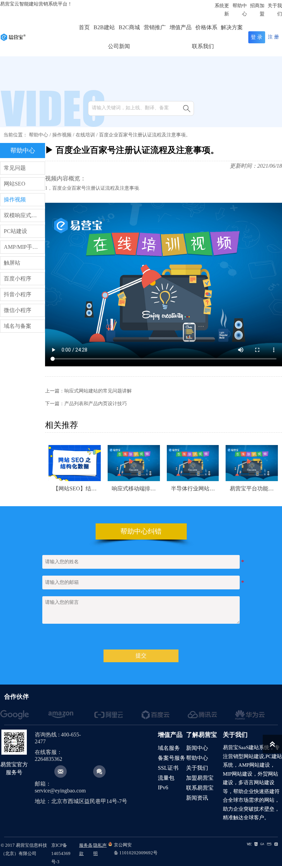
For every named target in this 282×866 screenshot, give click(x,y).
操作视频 (62, 134)
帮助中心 (38, 134)
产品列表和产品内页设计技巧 (95, 403)
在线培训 (85, 134)
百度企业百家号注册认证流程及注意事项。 (145, 134)
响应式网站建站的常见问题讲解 (98, 390)
